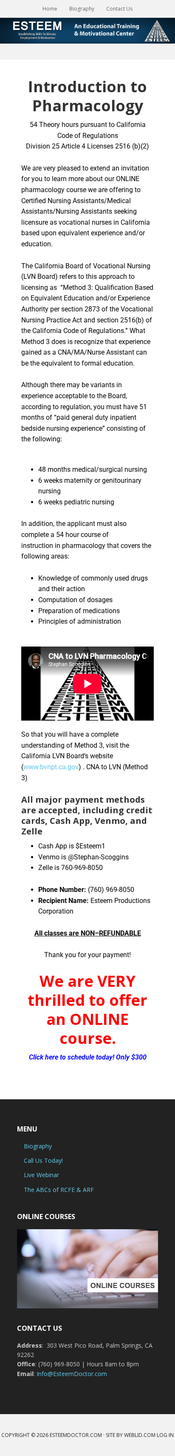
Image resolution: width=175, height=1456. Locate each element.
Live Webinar (41, 1175)
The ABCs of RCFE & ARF (59, 1190)
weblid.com (139, 1435)
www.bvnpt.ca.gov (51, 767)
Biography (38, 1146)
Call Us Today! (43, 1160)
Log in (165, 1435)
